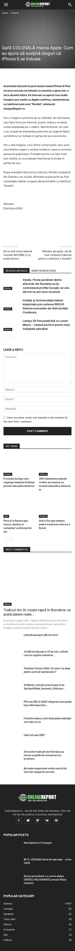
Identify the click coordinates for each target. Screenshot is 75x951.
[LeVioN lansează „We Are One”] (12, 639)
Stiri (6, 516)
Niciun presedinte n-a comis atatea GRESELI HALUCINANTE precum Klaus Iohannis (45, 879)
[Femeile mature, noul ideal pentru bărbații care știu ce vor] (12, 723)
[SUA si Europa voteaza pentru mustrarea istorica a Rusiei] (55, 506)
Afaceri (7, 604)
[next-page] (11, 338)
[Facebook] (6, 75)
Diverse (15, 12)
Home (5, 12)
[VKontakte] (46, 820)
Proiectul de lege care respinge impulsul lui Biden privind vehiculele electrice (19, 482)
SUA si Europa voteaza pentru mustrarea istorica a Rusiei (54, 524)
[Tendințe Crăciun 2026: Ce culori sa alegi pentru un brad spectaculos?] (12, 673)
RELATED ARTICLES (16, 270)
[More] (39, 75)
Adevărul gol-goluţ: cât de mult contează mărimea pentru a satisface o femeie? (55, 255)
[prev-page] (5, 338)
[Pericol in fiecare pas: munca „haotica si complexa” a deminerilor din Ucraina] (19, 506)
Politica (8, 474)
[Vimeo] (37, 820)
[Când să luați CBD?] (12, 739)
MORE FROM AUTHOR (44, 270)
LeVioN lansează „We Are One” (41, 635)
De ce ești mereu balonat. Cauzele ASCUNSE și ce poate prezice (18, 255)
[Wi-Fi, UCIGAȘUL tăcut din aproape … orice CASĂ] (12, 864)
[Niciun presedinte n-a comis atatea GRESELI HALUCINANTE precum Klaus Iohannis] (12, 880)
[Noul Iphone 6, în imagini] (12, 847)
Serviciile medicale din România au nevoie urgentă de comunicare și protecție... (44, 755)
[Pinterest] (23, 75)
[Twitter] (15, 75)
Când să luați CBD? (34, 735)
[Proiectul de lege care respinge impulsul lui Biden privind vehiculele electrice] (19, 464)
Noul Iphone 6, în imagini (38, 842)
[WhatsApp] (31, 75)
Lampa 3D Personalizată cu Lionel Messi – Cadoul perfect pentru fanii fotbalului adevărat (46, 325)
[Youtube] (56, 820)
